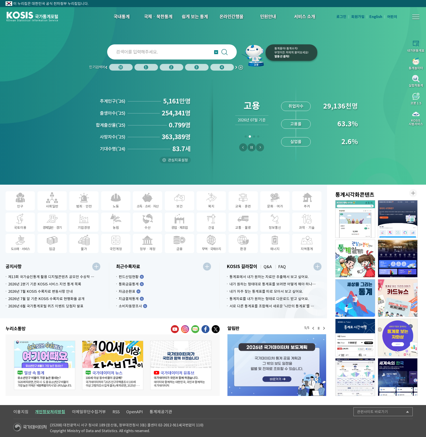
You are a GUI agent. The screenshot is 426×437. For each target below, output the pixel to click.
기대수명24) (112, 149)
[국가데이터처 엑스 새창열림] (216, 329)
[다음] (260, 147)
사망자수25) (112, 137)
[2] (249, 137)
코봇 (253, 55)
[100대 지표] (355, 219)
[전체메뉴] (415, 16)
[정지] (252, 147)
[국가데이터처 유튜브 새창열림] (175, 329)
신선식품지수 (296, 141)
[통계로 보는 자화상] (398, 337)
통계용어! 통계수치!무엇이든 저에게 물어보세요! (291, 52)
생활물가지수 (296, 124)
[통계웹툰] (355, 258)
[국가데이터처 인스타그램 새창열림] (185, 329)
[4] (258, 137)
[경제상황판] (398, 258)
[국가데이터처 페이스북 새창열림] (205, 329)
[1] (245, 137)
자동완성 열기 (216, 52)
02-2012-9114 (169, 425)
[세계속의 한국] (398, 377)
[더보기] (96, 267)
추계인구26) (112, 101)
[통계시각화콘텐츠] (413, 193)
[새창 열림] (44, 365)
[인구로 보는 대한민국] (355, 377)
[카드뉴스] (398, 298)
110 (199, 425)
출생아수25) (112, 113)
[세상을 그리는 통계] (355, 298)
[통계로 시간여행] (355, 337)
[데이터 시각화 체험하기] (398, 219)
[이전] (243, 147)
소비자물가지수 (296, 106)
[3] (254, 137)
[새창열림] (276, 365)
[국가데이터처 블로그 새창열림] (195, 329)
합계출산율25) (110, 125)
